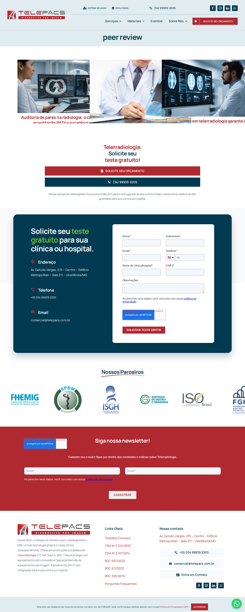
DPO (186, 606)
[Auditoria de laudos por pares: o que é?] (140, 93)
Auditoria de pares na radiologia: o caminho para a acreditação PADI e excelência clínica (68, 120)
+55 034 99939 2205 (43, 297)
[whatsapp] (235, 8)
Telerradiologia (27, 555)
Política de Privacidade (170, 606)
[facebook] (213, 8)
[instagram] (220, 8)
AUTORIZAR (200, 606)
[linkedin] (227, 8)
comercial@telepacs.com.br (50, 320)
